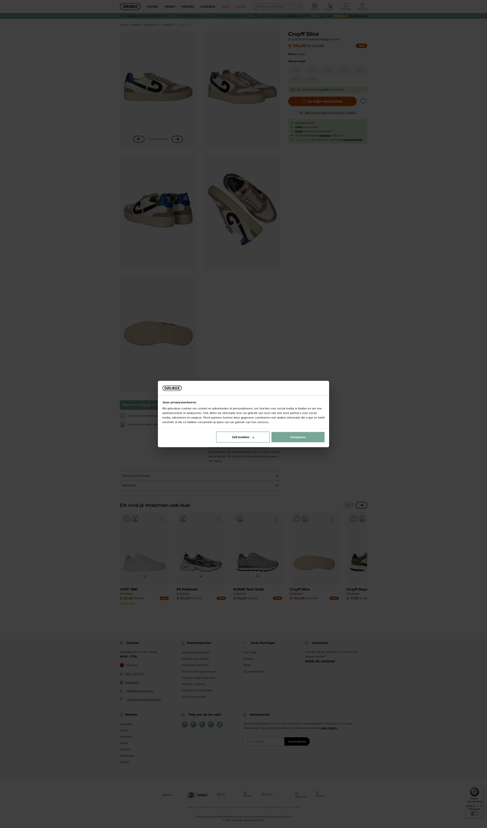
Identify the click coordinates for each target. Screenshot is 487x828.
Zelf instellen (240, 437)
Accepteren (298, 437)
